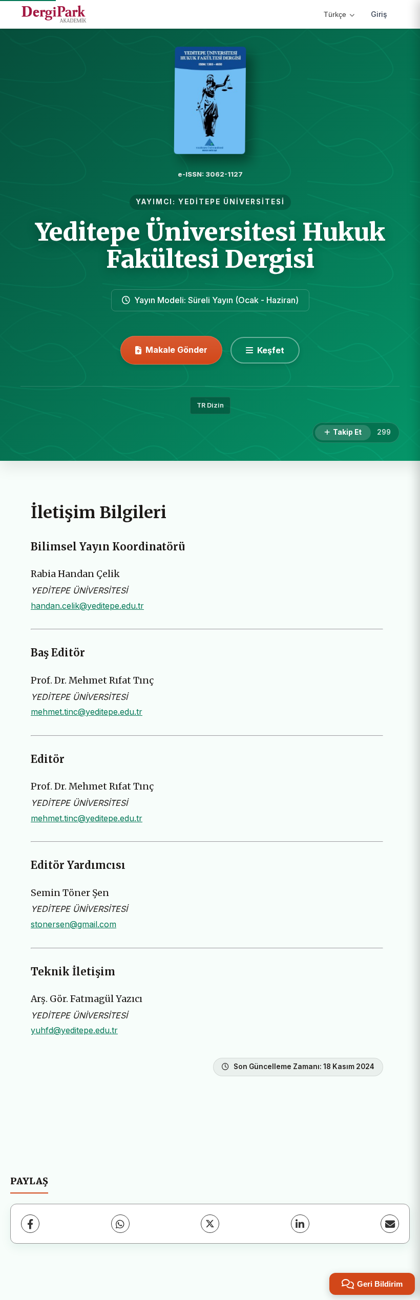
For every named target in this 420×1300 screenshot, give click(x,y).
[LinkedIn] (300, 1223)
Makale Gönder (176, 350)
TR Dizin (210, 405)
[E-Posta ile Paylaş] (390, 1223)
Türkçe (335, 14)
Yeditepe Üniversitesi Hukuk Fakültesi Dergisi (210, 245)
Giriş (379, 14)
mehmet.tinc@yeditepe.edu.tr (86, 712)
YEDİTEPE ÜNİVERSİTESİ (231, 202)
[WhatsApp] (120, 1223)
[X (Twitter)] (210, 1223)
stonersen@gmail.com (73, 924)
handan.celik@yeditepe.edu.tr (87, 606)
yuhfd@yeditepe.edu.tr (74, 1030)
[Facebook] (30, 1223)
